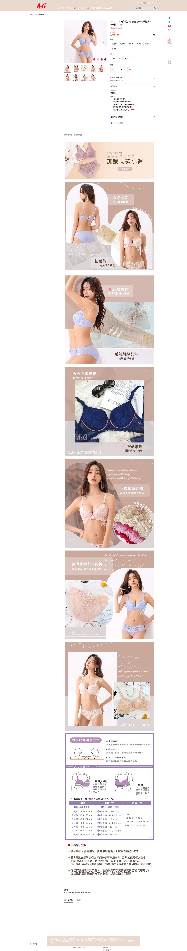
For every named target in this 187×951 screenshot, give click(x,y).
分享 (114, 123)
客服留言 (105, 947)
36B (119, 58)
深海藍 (130, 44)
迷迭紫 (114, 44)
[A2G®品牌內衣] (42, 5)
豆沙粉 (139, 44)
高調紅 (147, 44)
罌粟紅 (114, 49)
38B (126, 58)
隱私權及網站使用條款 (79, 947)
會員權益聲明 (107, 950)
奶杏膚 (122, 44)
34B (113, 58)
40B (132, 58)
